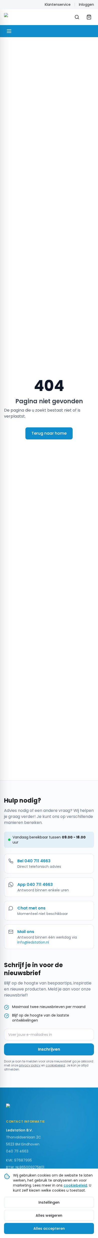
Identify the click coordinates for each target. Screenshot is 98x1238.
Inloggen (86, 4)
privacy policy (29, 1065)
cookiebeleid (55, 1065)
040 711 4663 (17, 1151)
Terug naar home (49, 433)
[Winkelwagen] (89, 17)
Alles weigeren (49, 1215)
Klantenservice (58, 4)
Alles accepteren (49, 1228)
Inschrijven (49, 1049)
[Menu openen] (9, 31)
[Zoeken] (77, 17)
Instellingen (49, 1202)
